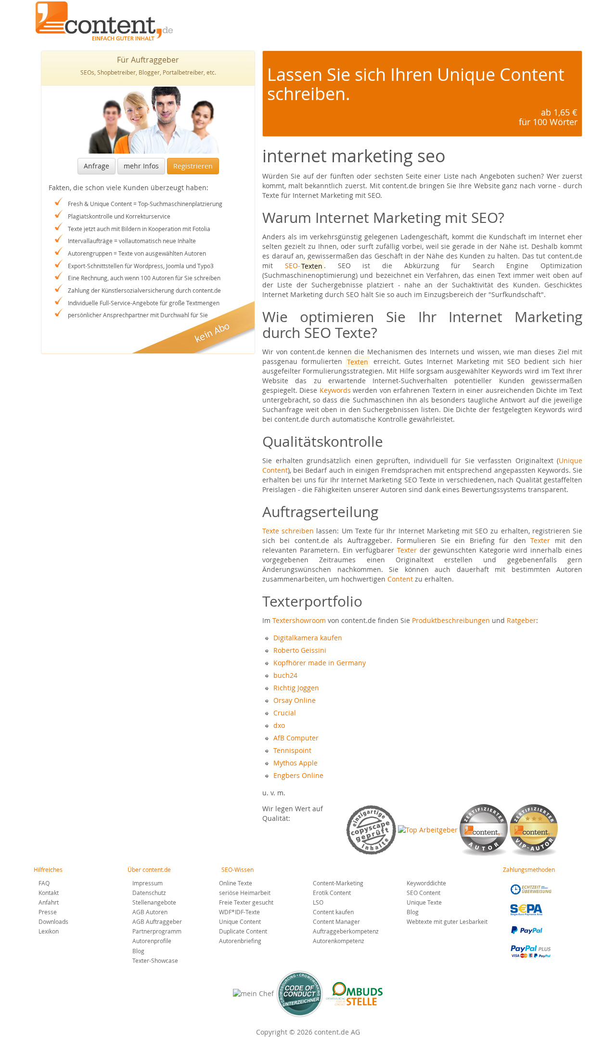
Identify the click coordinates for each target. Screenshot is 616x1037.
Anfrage (96, 165)
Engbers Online (298, 775)
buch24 (285, 675)
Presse (47, 912)
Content (400, 578)
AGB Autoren (149, 912)
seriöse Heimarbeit (244, 892)
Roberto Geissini (299, 650)
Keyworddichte (426, 883)
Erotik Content (332, 892)
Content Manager (336, 921)
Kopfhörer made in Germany (319, 662)
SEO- (304, 265)
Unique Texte (424, 902)
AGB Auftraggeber (157, 921)
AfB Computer (296, 737)
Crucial (284, 712)
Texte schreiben (288, 530)
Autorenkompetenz (338, 941)
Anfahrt (48, 902)
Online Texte (235, 883)
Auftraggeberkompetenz (346, 931)
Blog (138, 951)
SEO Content (423, 892)
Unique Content (240, 921)
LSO (318, 902)
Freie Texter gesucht (246, 902)
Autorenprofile (151, 941)
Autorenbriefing (240, 941)
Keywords (335, 390)
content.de (107, 21)
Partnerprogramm (156, 931)
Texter (540, 540)
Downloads (53, 921)
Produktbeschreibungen (451, 620)
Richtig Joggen (296, 687)
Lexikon (48, 931)
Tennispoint (292, 750)
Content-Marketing (338, 883)
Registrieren (193, 165)
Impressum (147, 883)
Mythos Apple (295, 762)
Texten (357, 361)
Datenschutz (149, 892)
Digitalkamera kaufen (307, 637)
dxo (279, 725)
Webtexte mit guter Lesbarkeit (447, 921)
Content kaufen (333, 912)
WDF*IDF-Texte (239, 912)
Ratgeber (521, 620)
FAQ (44, 883)
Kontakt (48, 892)
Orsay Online (294, 700)
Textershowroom (299, 620)
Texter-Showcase (155, 960)
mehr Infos (141, 165)
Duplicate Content (243, 931)
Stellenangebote (154, 902)
